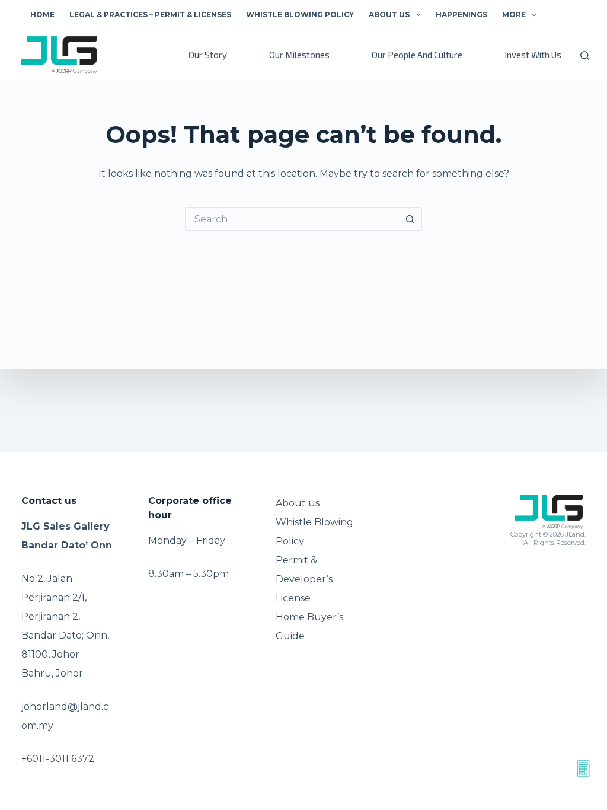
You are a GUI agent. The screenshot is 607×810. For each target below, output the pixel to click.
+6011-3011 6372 (57, 758)
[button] (418, 15)
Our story (208, 54)
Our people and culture (417, 54)
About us (389, 14)
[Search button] (410, 219)
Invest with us (532, 54)
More (514, 14)
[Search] (584, 55)
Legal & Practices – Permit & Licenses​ (150, 14)
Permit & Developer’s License (304, 579)
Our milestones (299, 54)
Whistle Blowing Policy (300, 14)
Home (42, 14)
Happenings (461, 14)
